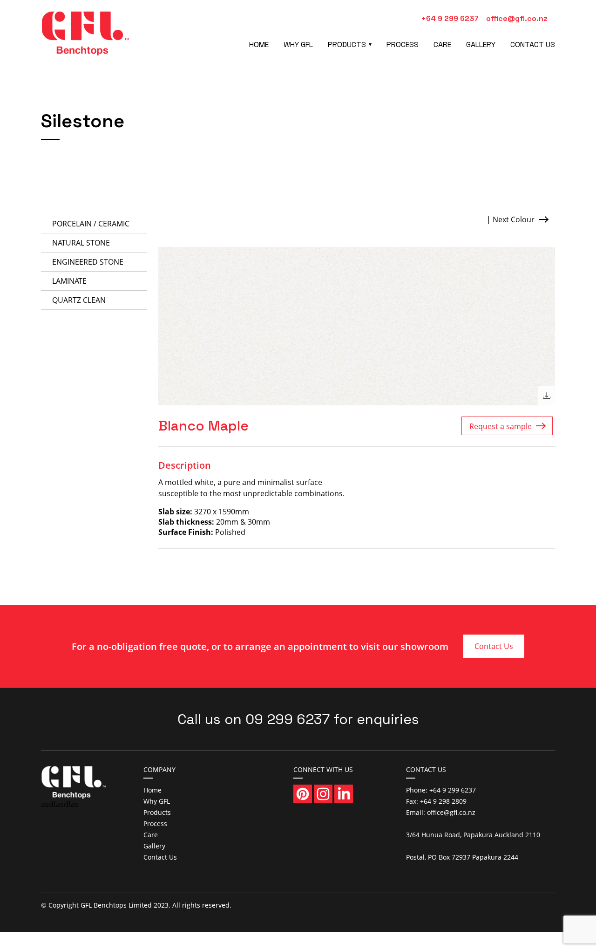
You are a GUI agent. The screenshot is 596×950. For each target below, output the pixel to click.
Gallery (480, 44)
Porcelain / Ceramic (90, 224)
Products (347, 44)
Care (442, 44)
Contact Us (532, 44)
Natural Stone (81, 243)
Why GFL (298, 44)
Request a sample (500, 426)
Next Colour (514, 219)
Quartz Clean (79, 300)
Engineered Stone (87, 262)
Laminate (69, 281)
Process (402, 44)
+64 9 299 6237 (450, 18)
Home (259, 44)
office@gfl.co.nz (517, 18)
